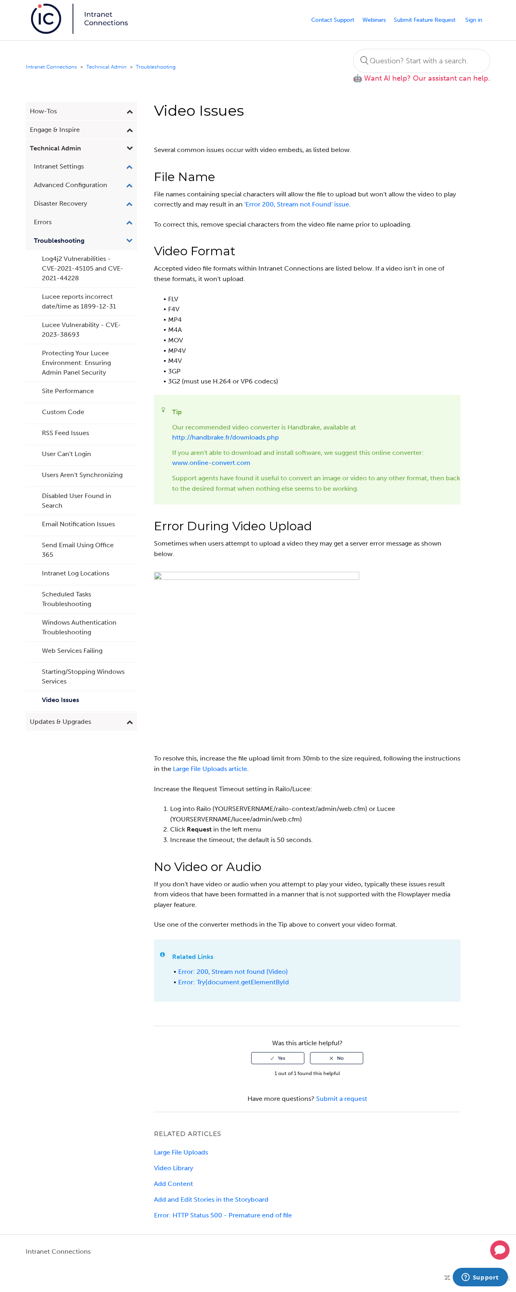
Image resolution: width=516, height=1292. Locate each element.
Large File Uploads (181, 1152)
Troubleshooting (156, 67)
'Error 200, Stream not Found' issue (296, 204)
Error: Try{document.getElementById (233, 982)
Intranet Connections (51, 67)
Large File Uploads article (210, 769)
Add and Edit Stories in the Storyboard (211, 1199)
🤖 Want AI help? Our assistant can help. (421, 78)
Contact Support (332, 20)
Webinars (374, 20)
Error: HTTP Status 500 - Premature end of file (223, 1215)
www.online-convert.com (211, 463)
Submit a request (341, 1098)
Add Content (173, 1184)
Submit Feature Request (425, 20)
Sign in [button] (473, 20)
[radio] (277, 1058)
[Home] (80, 31)
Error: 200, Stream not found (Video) (233, 971)
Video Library (173, 1168)
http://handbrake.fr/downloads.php (225, 437)
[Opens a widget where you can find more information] (480, 1278)
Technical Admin (106, 67)
